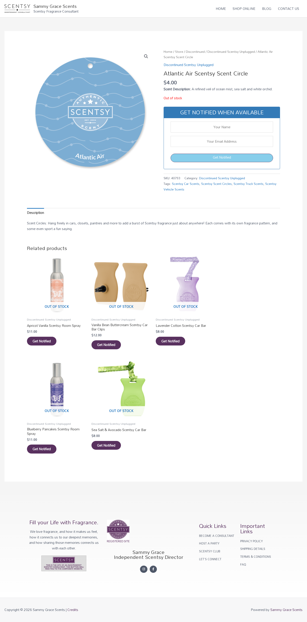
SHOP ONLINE (244, 8)
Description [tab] (35, 212)
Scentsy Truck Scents (248, 184)
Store (179, 52)
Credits (72, 609)
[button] (146, 56)
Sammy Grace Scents (55, 6)
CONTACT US (288, 8)
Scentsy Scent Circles (216, 184)
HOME (221, 8)
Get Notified (222, 157)
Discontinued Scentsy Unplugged (231, 52)
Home (168, 52)
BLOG (266, 8)
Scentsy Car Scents (185, 184)
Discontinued (195, 52)
